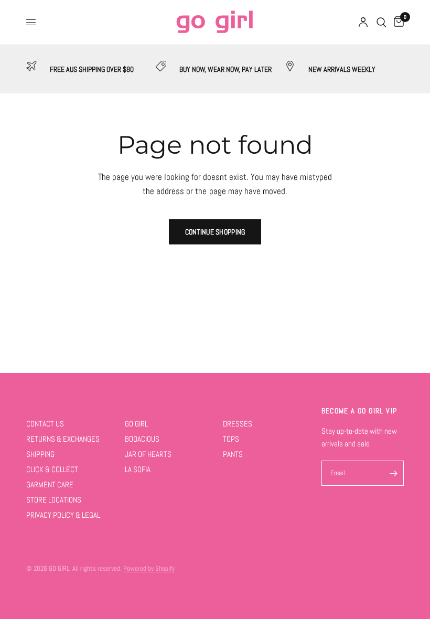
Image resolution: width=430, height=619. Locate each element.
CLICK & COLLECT (52, 469)
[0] (397, 22)
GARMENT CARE (49, 484)
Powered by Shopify (149, 568)
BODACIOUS (142, 439)
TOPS (231, 439)
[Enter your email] (393, 473)
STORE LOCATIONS (53, 500)
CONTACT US (45, 424)
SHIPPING (40, 454)
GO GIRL (136, 424)
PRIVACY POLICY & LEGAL (63, 515)
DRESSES (237, 424)
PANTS (233, 454)
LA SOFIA (137, 469)
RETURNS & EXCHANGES (63, 439)
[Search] (381, 22)
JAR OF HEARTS (148, 454)
